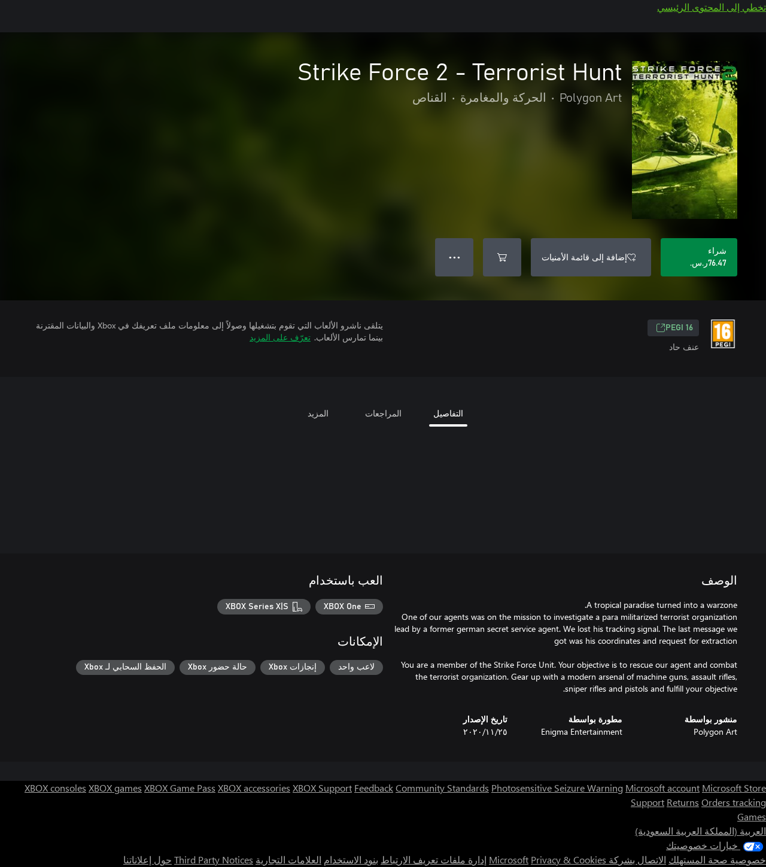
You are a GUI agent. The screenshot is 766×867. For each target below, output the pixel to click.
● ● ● (454, 257)
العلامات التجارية (288, 859)
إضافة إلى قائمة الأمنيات (584, 257)
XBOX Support (322, 787)
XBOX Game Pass (179, 787)
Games (751, 816)
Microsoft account (662, 787)
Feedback (373, 787)
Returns (683, 802)
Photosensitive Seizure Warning (557, 787)
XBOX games (115, 787)
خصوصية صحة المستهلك (717, 859)
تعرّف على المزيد (280, 337)
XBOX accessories (254, 787)
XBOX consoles (55, 787)
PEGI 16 (679, 328)
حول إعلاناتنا (147, 859)
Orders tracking (733, 802)
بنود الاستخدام (351, 859)
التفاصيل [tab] (448, 413)
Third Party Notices (213, 859)
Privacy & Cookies (568, 859)
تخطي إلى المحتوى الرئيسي (711, 7)
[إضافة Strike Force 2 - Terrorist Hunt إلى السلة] (502, 257)
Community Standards (442, 787)
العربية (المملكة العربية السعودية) (700, 831)
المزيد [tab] (318, 413)
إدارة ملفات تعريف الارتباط (434, 859)
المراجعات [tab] (383, 413)
